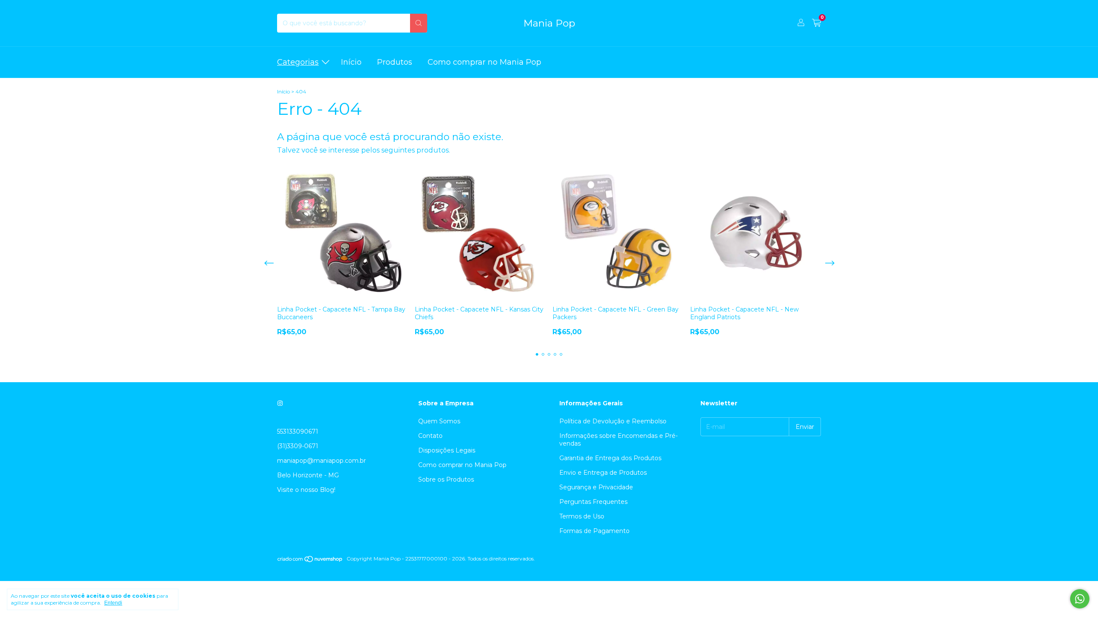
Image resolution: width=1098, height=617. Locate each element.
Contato (430, 436)
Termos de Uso (581, 516)
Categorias (298, 62)
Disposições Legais (446, 450)
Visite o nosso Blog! (306, 490)
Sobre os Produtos (446, 479)
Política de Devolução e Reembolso (613, 421)
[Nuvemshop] (310, 560)
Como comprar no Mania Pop (484, 62)
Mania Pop (549, 23)
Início (351, 62)
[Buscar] (418, 23)
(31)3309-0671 (297, 446)
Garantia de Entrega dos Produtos (610, 458)
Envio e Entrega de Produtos (603, 472)
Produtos (394, 62)
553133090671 (297, 431)
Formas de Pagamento (594, 531)
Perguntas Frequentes (593, 502)
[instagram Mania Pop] (280, 403)
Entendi (113, 603)
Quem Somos (439, 421)
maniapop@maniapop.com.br (321, 460)
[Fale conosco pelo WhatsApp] (1079, 598)
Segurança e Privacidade (596, 487)
